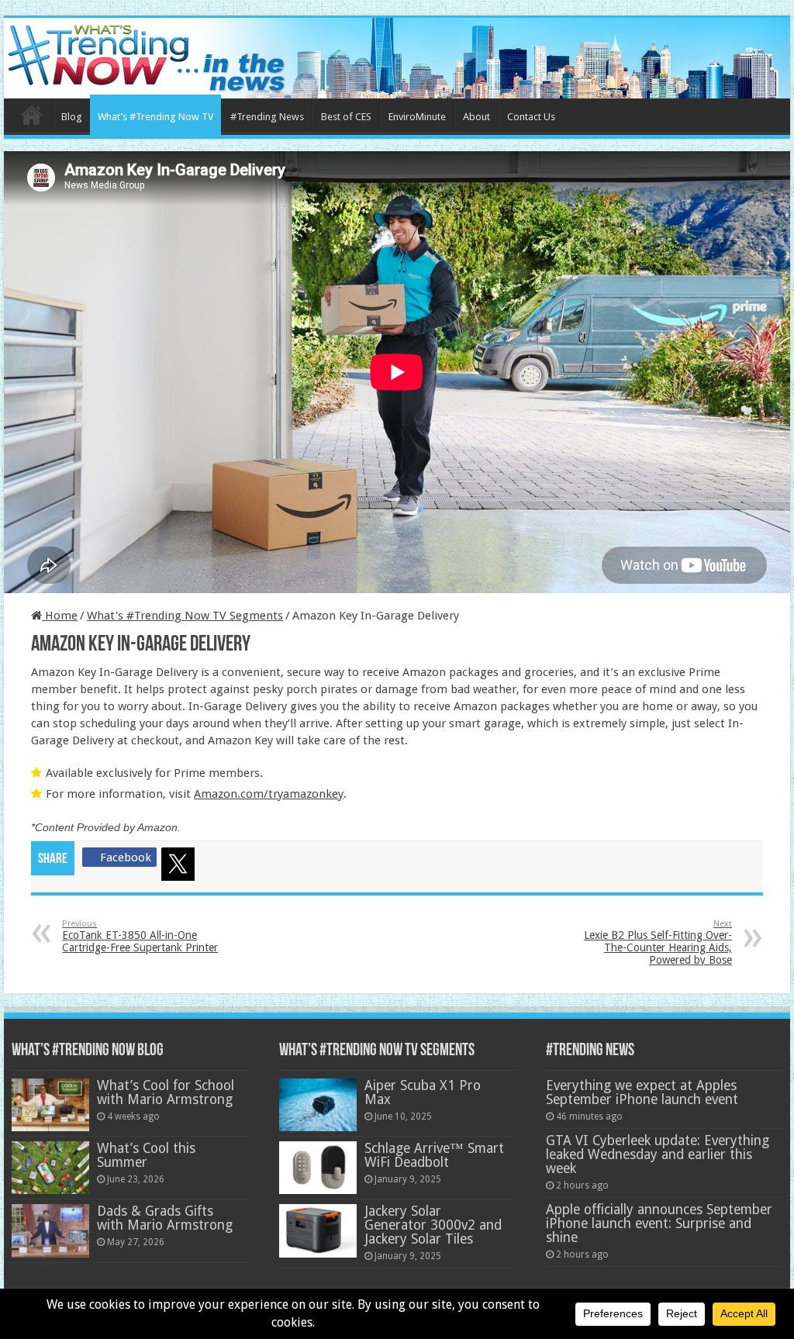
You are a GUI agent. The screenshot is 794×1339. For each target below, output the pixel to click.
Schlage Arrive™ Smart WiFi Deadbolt (434, 1155)
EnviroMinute (417, 117)
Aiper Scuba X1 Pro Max (422, 1092)
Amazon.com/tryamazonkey (268, 794)
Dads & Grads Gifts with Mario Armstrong (165, 1218)
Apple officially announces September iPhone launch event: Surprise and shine (659, 1223)
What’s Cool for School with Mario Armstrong (165, 1092)
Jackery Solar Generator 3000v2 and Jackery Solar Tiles (433, 1225)
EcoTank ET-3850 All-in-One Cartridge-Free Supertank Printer (140, 936)
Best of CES (346, 117)
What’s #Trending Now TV (155, 117)
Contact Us (531, 117)
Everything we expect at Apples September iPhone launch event (642, 1092)
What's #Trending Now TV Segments (185, 616)
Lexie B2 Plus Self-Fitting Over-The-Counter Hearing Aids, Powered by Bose (658, 942)
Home (32, 114)
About (476, 117)
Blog (71, 117)
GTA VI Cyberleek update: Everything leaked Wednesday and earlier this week (657, 1154)
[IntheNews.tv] (397, 55)
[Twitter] (180, 866)
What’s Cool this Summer (146, 1155)
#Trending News (267, 117)
